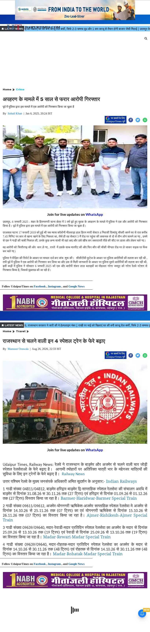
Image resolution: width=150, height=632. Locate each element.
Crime (20, 89)
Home (7, 89)
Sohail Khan (15, 113)
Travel (20, 331)
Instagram (54, 286)
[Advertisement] (75, 59)
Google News (76, 286)
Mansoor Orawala (18, 348)
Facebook (40, 286)
